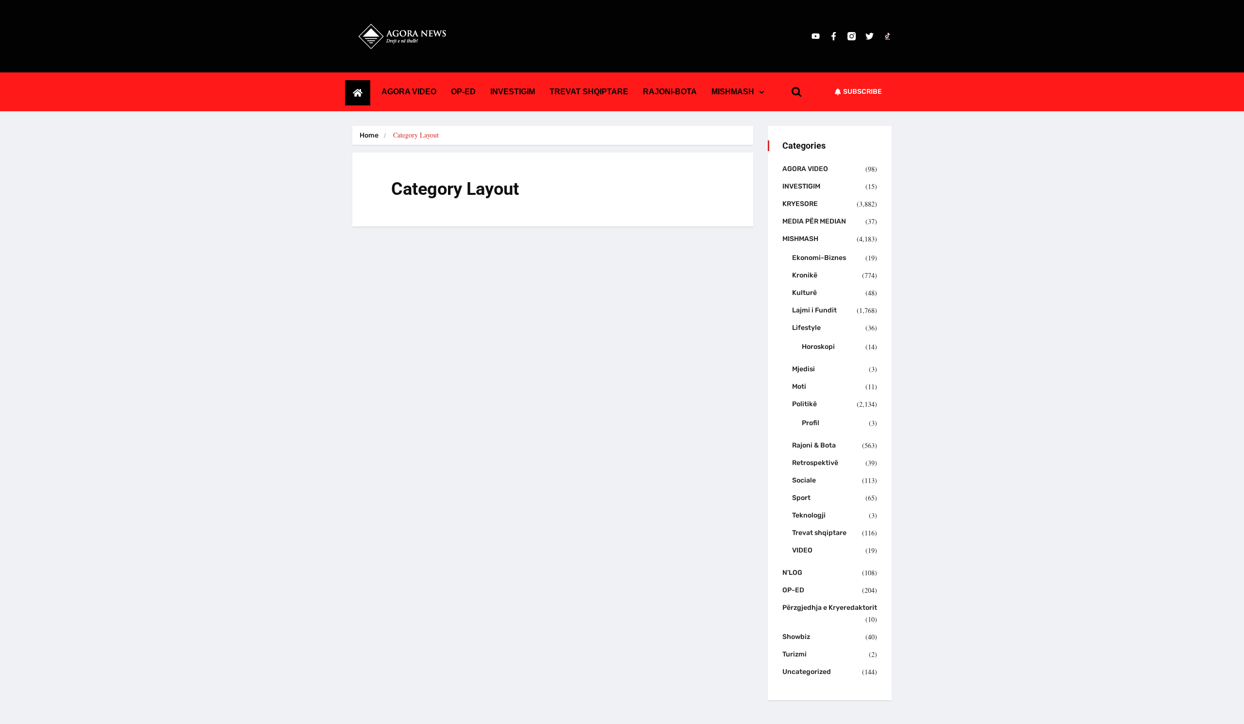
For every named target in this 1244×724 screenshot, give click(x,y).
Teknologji (809, 515)
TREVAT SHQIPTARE (589, 91)
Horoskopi (818, 347)
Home (369, 135)
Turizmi (794, 654)
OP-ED (463, 91)
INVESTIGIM (512, 91)
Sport (801, 498)
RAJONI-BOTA (670, 91)
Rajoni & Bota (814, 445)
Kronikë (804, 275)
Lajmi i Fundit (814, 310)
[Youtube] (816, 36)
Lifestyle (806, 328)
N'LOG (792, 573)
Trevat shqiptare (819, 533)
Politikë (804, 404)
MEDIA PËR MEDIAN (814, 221)
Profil (810, 423)
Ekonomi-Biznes (819, 258)
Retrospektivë (815, 463)
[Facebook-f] (833, 36)
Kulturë (804, 293)
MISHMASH (732, 91)
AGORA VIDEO (408, 91)
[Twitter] (869, 36)
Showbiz (796, 637)
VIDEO (802, 550)
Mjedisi (803, 369)
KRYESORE (800, 204)
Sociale (804, 480)
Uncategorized (806, 672)
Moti (799, 386)
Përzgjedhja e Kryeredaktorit (829, 607)
